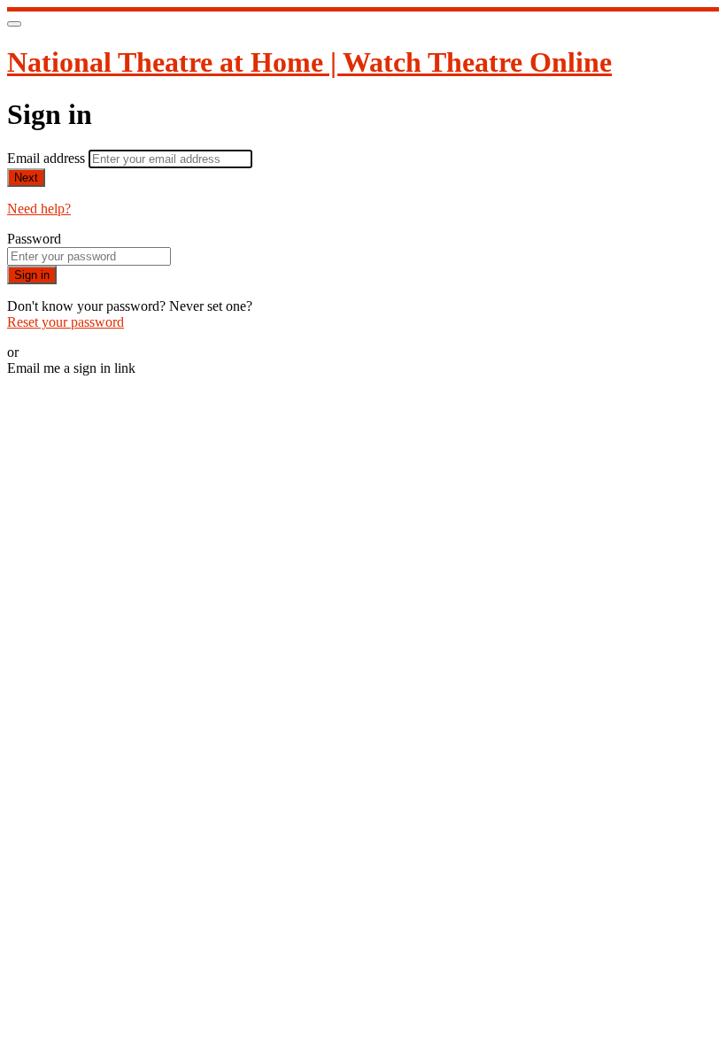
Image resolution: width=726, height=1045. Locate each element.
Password (34, 238)
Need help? (39, 208)
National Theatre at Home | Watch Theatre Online (309, 62)
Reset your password (65, 321)
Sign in (32, 275)
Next (26, 177)
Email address (48, 158)
